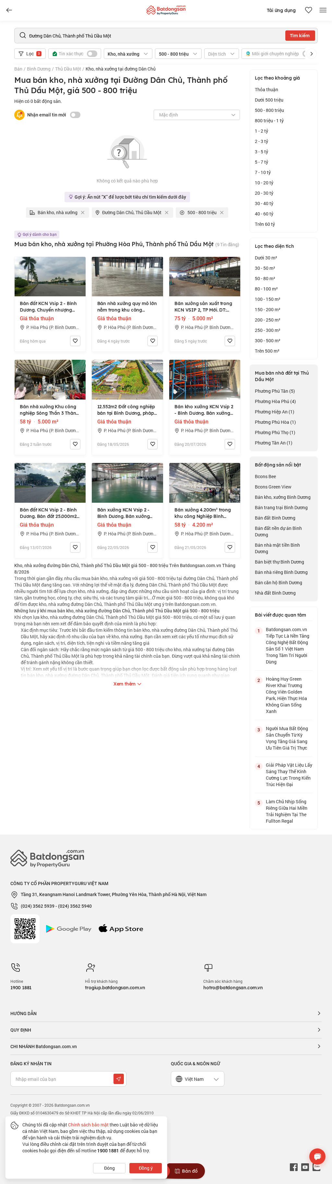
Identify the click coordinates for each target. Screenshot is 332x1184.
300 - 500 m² (267, 340)
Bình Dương (39, 69)
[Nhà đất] (166, 8)
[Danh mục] (9, 10)
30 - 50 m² (265, 268)
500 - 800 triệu (269, 110)
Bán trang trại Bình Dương (281, 507)
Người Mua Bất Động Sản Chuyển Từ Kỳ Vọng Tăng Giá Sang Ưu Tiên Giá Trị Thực (287, 738)
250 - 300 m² (267, 330)
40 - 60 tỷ (264, 214)
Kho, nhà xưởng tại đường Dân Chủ (121, 69)
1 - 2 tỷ (261, 131)
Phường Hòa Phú (275, 401)
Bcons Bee (265, 476)
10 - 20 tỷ (264, 183)
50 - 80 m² (265, 278)
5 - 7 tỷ (261, 162)
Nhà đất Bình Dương (275, 593)
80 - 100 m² (266, 289)
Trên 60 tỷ (265, 224)
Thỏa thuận (266, 89)
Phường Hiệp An (274, 412)
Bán (18, 69)
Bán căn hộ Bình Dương (278, 582)
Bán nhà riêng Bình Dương (281, 572)
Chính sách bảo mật (88, 1125)
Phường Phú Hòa (275, 422)
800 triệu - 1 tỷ (269, 120)
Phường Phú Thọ (275, 432)
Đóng (109, 1168)
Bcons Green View (273, 487)
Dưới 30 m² (266, 258)
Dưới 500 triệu (269, 100)
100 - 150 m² (267, 299)
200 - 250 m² (267, 320)
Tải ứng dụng (281, 10)
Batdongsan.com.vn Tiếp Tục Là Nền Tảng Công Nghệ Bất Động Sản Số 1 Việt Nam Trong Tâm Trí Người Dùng (287, 645)
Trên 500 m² (267, 351)
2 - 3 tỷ (261, 141)
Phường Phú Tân (275, 391)
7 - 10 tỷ (263, 172)
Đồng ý (146, 1168)
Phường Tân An (273, 443)
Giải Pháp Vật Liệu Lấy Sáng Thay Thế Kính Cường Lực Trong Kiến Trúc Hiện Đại (289, 774)
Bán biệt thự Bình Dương (279, 562)
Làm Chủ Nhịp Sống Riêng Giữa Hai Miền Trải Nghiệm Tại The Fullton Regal (286, 811)
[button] (311, 54)
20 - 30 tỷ (264, 193)
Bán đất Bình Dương (275, 518)
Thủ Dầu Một (68, 69)
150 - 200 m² (267, 309)
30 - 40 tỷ (264, 203)
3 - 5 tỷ (261, 151)
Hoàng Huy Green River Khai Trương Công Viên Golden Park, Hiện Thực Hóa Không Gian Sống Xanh (286, 695)
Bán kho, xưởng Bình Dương (283, 497)
